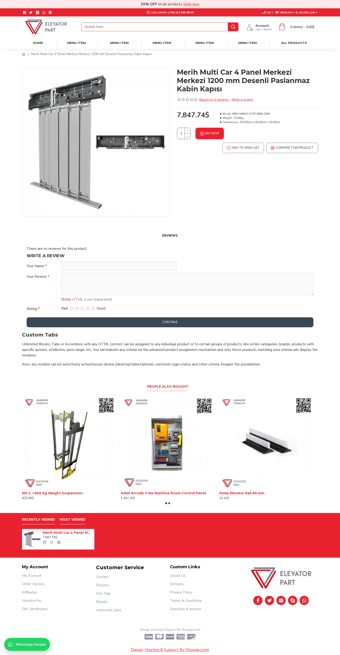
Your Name (35, 266)
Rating (32, 308)
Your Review (37, 276)
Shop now (191, 4)
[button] (166, 503)
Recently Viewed (38, 520)
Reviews (170, 235)
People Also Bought (168, 387)
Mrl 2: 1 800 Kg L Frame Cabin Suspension (255, 493)
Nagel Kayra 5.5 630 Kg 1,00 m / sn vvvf (55, 493)
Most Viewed (72, 520)
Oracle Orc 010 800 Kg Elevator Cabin (154, 493)
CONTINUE (170, 322)
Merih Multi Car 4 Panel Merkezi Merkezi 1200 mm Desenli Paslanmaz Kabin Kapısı (68, 533)
